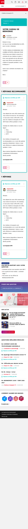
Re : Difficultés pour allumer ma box (12, 363)
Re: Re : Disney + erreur (8, 372)
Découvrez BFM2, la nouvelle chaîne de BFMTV (17, 323)
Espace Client (22, 2)
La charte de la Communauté (9, 412)
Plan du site (4, 416)
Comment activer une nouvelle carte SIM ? (14, 269)
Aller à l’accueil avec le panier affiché (15, 2)
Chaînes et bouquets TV (7, 13)
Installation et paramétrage (11, 348)
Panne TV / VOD (8, 357)
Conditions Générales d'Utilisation (10, 414)
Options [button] (25, 13)
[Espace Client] (22, 2)
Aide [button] (2, 6)
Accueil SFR (2, 2)
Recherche (12, 2)
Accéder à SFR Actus (8, 332)
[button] (4, 82)
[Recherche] (12, 2)
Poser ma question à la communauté (11, 288)
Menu (26, 2)
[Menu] (26, 2)
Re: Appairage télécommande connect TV (13, 354)
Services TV (7, 374)
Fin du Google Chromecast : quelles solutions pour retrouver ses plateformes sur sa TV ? (17, 315)
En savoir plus (4, 404)
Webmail (19, 2)
